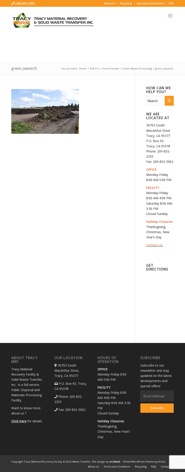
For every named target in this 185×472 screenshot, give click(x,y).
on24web (114, 461)
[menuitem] (110, 3)
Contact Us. (154, 245)
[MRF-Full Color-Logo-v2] (53, 21)
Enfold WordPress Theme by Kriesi (144, 461)
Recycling (126, 3)
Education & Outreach (150, 3)
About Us (109, 3)
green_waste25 (24, 68)
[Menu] (170, 14)
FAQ (171, 3)
